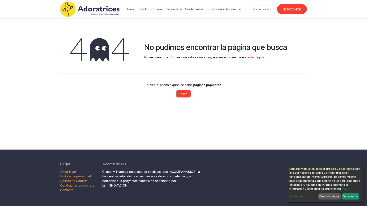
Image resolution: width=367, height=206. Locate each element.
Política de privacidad (75, 176)
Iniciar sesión (262, 9)
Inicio (183, 94)
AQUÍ (346, 188)
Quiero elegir (297, 196)
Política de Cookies (74, 181)
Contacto (66, 190)
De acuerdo (350, 196)
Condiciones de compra (77, 185)
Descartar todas (329, 196)
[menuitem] (130, 9)
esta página (256, 57)
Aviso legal (68, 172)
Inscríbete (292, 9)
